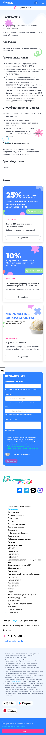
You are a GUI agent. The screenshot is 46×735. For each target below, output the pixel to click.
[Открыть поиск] (36, 2)
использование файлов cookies (13, 726)
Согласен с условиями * (21, 454)
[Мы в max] (40, 490)
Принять (23, 731)
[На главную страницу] (7, 3)
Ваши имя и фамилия (14, 382)
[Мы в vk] (19, 490)
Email (7, 407)
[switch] (7, 454)
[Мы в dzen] (33, 490)
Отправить (11, 461)
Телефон (9, 394)
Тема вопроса (11, 419)
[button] (43, 3)
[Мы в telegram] (26, 490)
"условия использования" (30, 448)
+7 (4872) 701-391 (16, 681)
